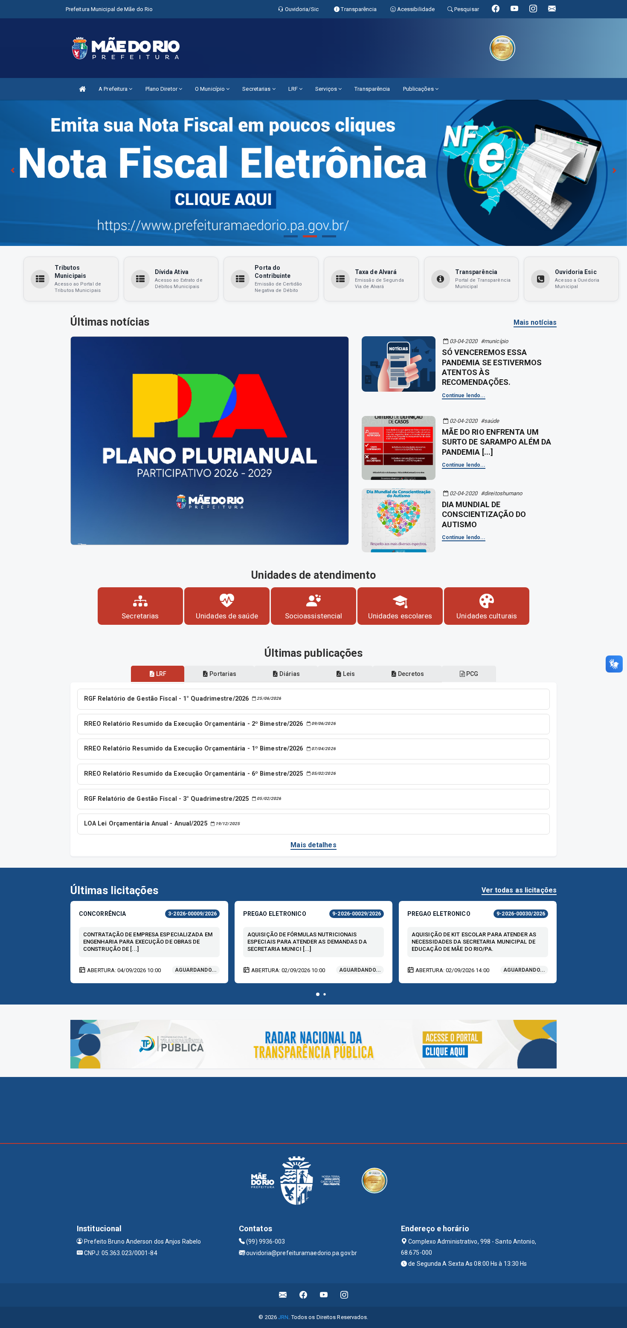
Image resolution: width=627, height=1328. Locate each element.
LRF (293, 89)
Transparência (372, 89)
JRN (283, 1317)
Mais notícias (535, 322)
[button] (317, 994)
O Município (210, 89)
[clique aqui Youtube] (323, 1295)
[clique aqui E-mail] (283, 1295)
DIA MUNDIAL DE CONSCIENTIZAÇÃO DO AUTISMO (484, 514)
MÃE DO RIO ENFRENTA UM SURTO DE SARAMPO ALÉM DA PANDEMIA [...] (496, 441)
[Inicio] (82, 89)
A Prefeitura (114, 89)
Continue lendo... (464, 395)
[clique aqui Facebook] (303, 1295)
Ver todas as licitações (519, 890)
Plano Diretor (162, 89)
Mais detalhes (313, 845)
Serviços (326, 89)
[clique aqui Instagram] (344, 1295)
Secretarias (257, 89)
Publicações (419, 89)
